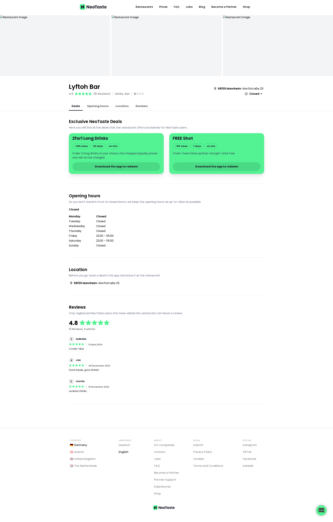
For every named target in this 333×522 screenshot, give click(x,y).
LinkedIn (248, 466)
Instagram (250, 445)
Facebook (249, 459)
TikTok (247, 452)
